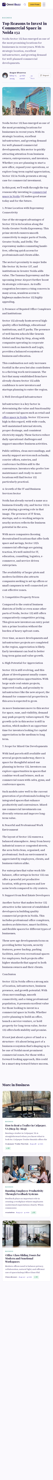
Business (7, 18)
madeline (10, 1212)
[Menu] (44, 4)
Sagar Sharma (18, 73)
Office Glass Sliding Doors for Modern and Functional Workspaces (23, 1258)
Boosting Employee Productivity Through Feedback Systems (24, 1192)
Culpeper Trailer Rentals (16, 1144)
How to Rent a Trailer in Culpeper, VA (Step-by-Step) (25, 1127)
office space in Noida (14, 417)
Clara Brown (11, 1277)
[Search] (24, 4)
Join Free (34, 4)
